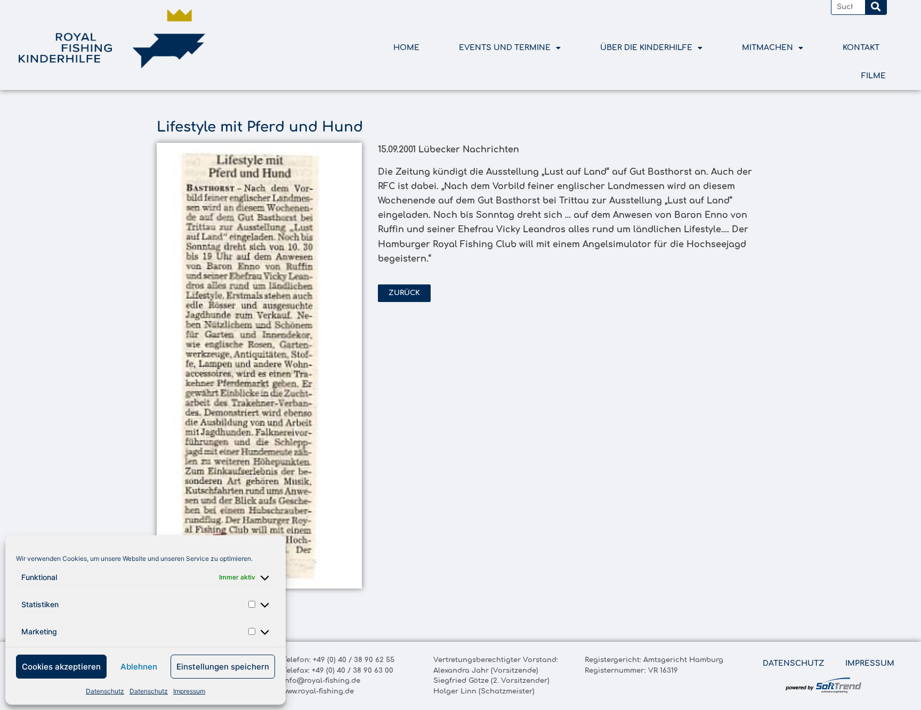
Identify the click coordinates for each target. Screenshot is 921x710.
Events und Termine (505, 48)
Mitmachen (767, 48)
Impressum (189, 691)
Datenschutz (105, 691)
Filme (873, 76)
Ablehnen (138, 667)
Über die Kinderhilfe (646, 48)
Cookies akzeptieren (61, 667)
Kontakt (861, 48)
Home (406, 48)
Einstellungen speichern (222, 667)
